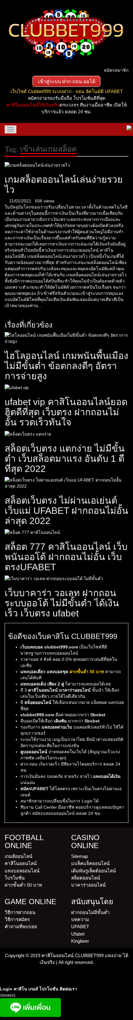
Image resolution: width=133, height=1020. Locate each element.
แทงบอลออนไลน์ (22, 870)
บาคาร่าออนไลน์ (88, 885)
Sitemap (79, 856)
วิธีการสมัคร (17, 919)
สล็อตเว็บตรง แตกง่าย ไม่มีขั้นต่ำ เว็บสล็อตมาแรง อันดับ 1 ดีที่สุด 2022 (65, 458)
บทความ (80, 919)
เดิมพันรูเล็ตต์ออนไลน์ (93, 870)
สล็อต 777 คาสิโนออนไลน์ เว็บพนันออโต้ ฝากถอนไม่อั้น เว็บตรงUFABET (66, 557)
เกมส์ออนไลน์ (18, 856)
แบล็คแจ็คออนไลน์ (90, 863)
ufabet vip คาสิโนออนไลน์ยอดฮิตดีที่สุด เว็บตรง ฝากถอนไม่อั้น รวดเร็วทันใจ (66, 412)
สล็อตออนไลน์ (85, 877)
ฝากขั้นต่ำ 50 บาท (23, 885)
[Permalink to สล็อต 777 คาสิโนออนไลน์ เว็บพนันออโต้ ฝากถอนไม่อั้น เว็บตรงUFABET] (32, 532)
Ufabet (77, 934)
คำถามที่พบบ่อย (21, 926)
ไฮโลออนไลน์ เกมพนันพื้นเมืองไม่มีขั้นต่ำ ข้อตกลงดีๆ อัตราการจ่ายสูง (66, 366)
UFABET (80, 926)
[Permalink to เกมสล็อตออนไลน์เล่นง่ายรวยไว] (37, 164)
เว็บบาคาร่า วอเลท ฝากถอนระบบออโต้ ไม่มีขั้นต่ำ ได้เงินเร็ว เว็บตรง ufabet (62, 603)
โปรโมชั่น (15, 877)
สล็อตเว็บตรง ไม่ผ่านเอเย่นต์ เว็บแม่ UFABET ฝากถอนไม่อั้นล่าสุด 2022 (66, 510)
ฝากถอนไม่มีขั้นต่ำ (90, 912)
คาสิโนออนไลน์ (21, 863)
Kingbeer (80, 941)
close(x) (7, 995)
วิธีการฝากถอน (20, 912)
